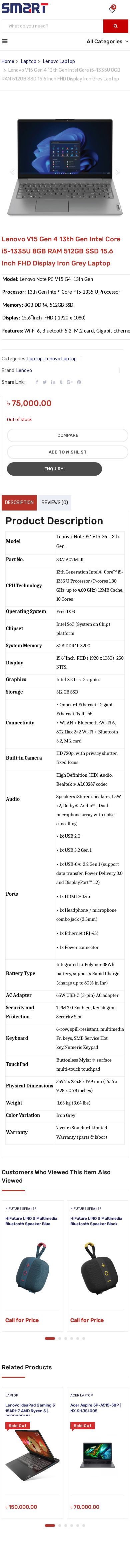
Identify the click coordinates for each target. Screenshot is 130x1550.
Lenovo (24, 370)
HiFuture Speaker (21, 1209)
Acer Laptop (81, 1395)
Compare (67, 435)
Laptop (28, 61)
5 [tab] (77, 1338)
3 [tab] (65, 1338)
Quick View (32, 1292)
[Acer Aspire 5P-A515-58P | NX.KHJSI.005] (97, 1455)
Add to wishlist (68, 452)
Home (8, 61)
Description (19, 502)
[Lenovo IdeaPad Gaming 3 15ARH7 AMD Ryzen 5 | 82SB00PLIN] (32, 1455)
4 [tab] (71, 1338)
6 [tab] (83, 1338)
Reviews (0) (55, 502)
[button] (12, 167)
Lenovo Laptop (59, 61)
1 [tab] (50, 1338)
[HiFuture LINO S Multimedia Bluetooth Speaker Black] (97, 1268)
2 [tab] (59, 1338)
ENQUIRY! (54, 468)
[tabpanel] (32, 1268)
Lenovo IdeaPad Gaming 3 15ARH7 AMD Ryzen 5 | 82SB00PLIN (30, 1411)
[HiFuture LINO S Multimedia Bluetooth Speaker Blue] (32, 1268)
